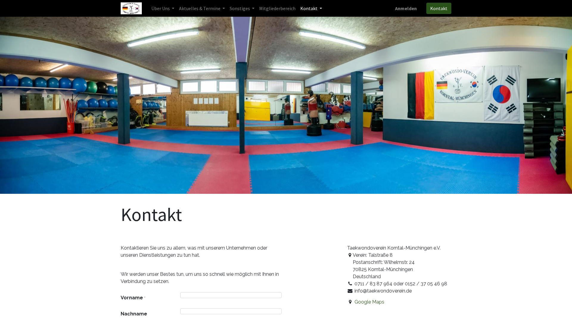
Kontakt (438, 8)
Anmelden (406, 8)
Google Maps (369, 302)
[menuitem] (277, 8)
